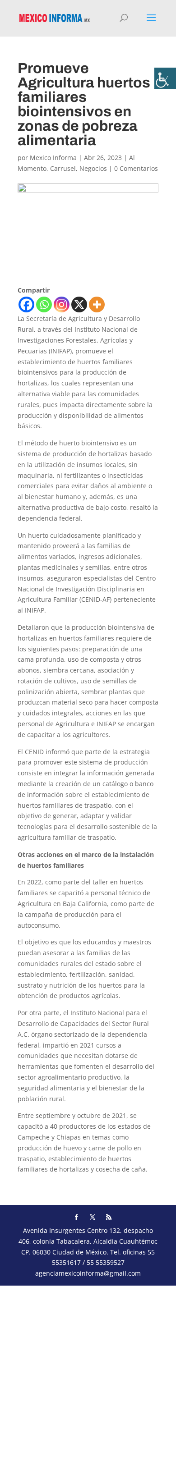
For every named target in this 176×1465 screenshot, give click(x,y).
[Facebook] (26, 304)
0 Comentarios (136, 168)
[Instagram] (61, 304)
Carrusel (63, 168)
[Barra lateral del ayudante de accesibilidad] (165, 78)
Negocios (93, 168)
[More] (97, 304)
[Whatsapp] (44, 304)
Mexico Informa (53, 157)
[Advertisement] (88, 1373)
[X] (79, 304)
